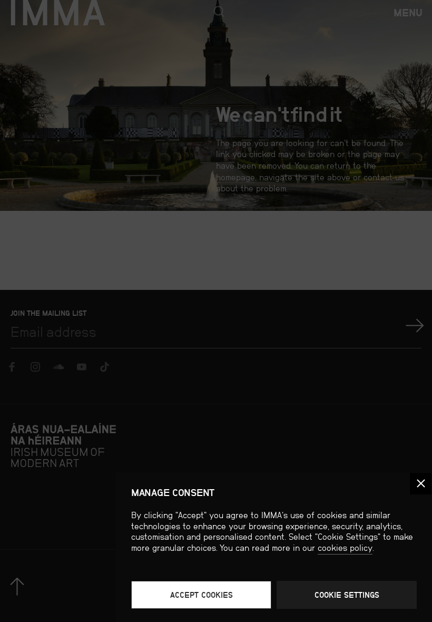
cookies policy (345, 548)
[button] (420, 483)
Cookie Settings (347, 594)
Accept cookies (201, 594)
